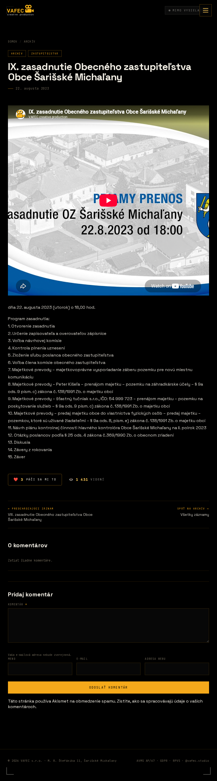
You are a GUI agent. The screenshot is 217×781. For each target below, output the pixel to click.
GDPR (163, 761)
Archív (29, 41)
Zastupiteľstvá (44, 53)
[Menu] (206, 10)
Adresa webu (155, 659)
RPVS (176, 761)
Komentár (17, 604)
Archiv (17, 53)
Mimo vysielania (189, 10)
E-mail (82, 659)
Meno (12, 659)
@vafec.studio (197, 761)
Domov (12, 41)
